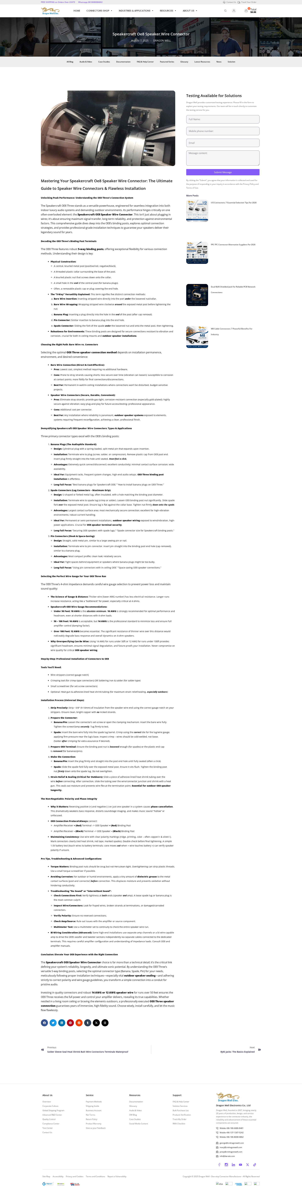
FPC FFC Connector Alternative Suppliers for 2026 (233, 244)
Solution (231, 61)
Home (77, 10)
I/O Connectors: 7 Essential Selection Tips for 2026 (234, 202)
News (218, 61)
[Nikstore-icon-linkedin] (233, 1165)
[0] (246, 10)
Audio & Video (86, 61)
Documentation (123, 61)
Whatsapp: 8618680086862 (90, 2)
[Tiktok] (255, 1165)
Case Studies (104, 61)
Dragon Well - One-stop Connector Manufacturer (220, 1176)
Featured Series (167, 61)
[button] (44, 1022)
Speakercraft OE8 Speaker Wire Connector (105, 214)
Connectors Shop (97, 10)
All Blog (70, 61)
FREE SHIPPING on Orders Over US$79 (58, 2)
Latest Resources (202, 61)
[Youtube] (240, 1165)
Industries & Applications (134, 10)
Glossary (184, 61)
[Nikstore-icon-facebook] (219, 1165)
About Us (188, 10)
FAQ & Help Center (145, 61)
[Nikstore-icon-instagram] (226, 1165)
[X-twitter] (247, 1165)
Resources (166, 10)
